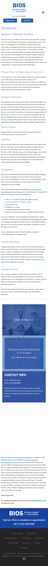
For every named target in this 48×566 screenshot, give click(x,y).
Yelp (12, 503)
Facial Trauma (13, 543)
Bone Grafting (32, 533)
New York (11, 460)
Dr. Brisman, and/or (15, 115)
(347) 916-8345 (35, 500)
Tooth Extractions (10, 538)
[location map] (24, 431)
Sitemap (37, 543)
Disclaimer (24, 547)
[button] (43, 12)
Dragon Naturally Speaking (30, 219)
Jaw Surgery (39, 538)
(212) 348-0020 (15, 383)
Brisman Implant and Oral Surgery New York (16, 457)
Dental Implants (17, 533)
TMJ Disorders (26, 538)
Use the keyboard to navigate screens (18, 202)
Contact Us (26, 543)
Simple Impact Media (36, 556)
